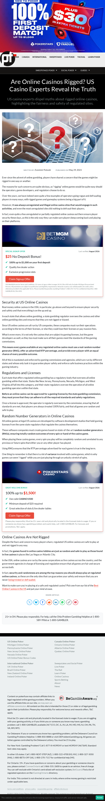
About (58, 683)
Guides (84, 70)
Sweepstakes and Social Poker (69, 663)
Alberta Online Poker (65, 648)
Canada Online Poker (65, 641)
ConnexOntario (33, 766)
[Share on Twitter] (29, 602)
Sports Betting (61, 679)
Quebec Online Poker (65, 651)
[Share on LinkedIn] (56, 602)
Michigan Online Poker (18, 644)
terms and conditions (15, 789)
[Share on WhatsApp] (62, 602)
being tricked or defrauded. (22, 579)
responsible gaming (44, 789)
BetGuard (77, 769)
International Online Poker (20, 663)
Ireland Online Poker (17, 676)
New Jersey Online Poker (19, 651)
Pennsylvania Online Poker (20, 648)
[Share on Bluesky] (36, 602)
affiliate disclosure (61, 789)
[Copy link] (69, 602)
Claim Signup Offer (20, 279)
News (57, 686)
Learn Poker (94, 57)
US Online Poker (15, 641)
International (39, 57)
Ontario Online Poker (65, 644)
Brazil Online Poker (16, 670)
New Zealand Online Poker (20, 673)
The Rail (81, 57)
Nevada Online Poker (17, 654)
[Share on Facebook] (42, 602)
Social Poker (67, 70)
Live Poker (70, 57)
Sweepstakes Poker (45, 70)
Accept (99, 797)
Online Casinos (62, 676)
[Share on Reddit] (49, 602)
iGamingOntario (40, 772)
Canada (26, 57)
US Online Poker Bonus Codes (21, 658)
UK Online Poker (15, 666)
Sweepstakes (55, 57)
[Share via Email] (75, 602)
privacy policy (30, 789)
